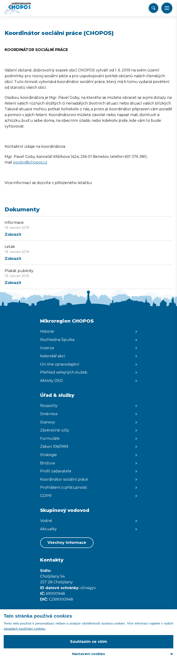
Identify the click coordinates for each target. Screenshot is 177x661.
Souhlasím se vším (88, 641)
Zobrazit (13, 234)
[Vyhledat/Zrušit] (153, 8)
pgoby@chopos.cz (30, 162)
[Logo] (22, 8)
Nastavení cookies (88, 654)
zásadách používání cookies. (25, 628)
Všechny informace (66, 542)
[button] (166, 8)
